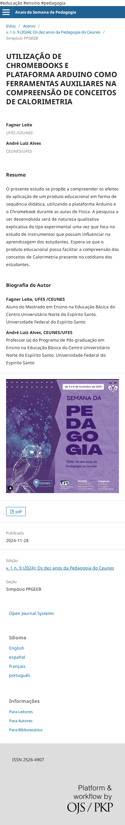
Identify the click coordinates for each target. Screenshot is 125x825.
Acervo (29, 26)
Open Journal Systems (31, 613)
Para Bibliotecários (25, 729)
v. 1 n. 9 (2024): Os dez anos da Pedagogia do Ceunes (53, 32)
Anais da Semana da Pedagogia (45, 12)
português (19, 675)
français (17, 666)
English (16, 648)
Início (11, 26)
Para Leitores (21, 711)
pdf (18, 511)
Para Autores (20, 720)
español (17, 657)
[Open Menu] (6, 12)
